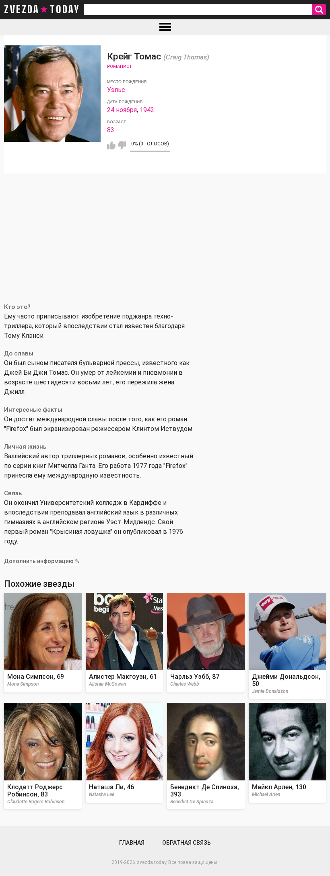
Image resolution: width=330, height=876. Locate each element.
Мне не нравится (122, 145)
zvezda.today (152, 862)
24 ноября (122, 110)
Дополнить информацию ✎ (42, 561)
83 (110, 130)
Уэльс (116, 90)
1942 (147, 110)
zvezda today (42, 9)
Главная (131, 842)
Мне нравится (111, 145)
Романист (119, 66)
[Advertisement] (165, 234)
